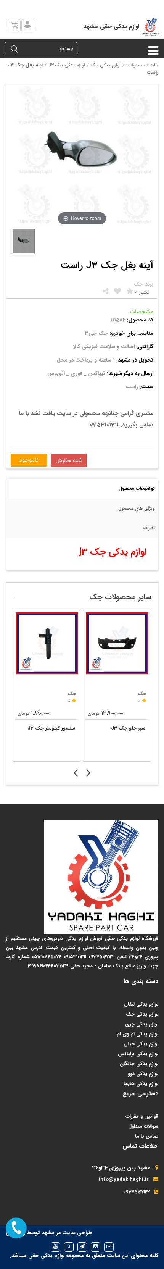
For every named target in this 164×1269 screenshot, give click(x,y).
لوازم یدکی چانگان (139, 1064)
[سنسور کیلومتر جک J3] (47, 643)
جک (72, 694)
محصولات (135, 65)
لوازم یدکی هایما (141, 1084)
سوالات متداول (143, 1126)
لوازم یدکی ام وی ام (137, 1034)
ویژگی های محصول (136, 508)
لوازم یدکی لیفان (141, 1004)
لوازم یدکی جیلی (141, 1044)
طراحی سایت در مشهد (67, 1233)
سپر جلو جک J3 (128, 728)
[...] (23, 241)
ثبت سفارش (69, 460)
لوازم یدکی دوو (143, 1074)
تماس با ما (146, 1136)
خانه (154, 65)
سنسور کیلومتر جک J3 (51, 728)
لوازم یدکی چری (141, 1024)
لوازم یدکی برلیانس (138, 1054)
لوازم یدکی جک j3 (66, 65)
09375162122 (137, 1192)
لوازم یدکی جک (106, 65)
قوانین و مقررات (141, 1116)
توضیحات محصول (137, 488)
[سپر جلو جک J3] (117, 643)
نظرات (149, 528)
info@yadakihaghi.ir (124, 1179)
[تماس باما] (16, 1227)
